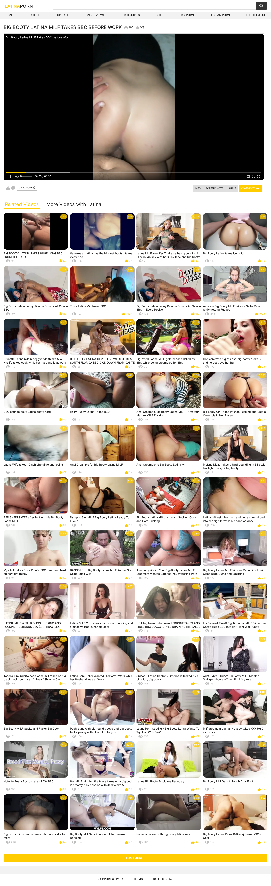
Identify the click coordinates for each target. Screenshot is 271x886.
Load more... (135, 858)
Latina (19, 6)
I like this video (8, 188)
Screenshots (214, 188)
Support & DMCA (110, 879)
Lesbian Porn (220, 15)
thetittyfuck (256, 15)
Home (8, 15)
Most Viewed (97, 15)
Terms (138, 879)
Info (198, 188)
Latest (34, 15)
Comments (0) (250, 188)
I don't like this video (13, 188)
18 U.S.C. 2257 (163, 879)
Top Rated (63, 15)
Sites (159, 15)
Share (232, 188)
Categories (131, 15)
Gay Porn (187, 15)
